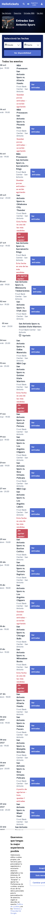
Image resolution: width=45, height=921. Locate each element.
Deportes (17, 13)
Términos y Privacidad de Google (16, 911)
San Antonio (6, 13)
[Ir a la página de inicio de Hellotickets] (11, 4)
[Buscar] (24, 4)
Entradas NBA (29, 13)
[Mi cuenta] (42, 4)
